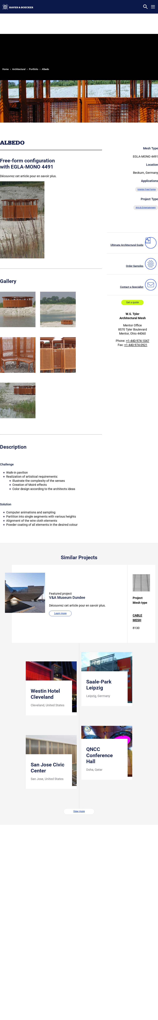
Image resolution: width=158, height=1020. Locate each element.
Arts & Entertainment (146, 207)
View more (79, 811)
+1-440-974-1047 (137, 341)
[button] (153, 7)
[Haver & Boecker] (17, 7)
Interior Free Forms (146, 189)
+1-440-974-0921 (135, 345)
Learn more (60, 613)
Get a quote (132, 302)
